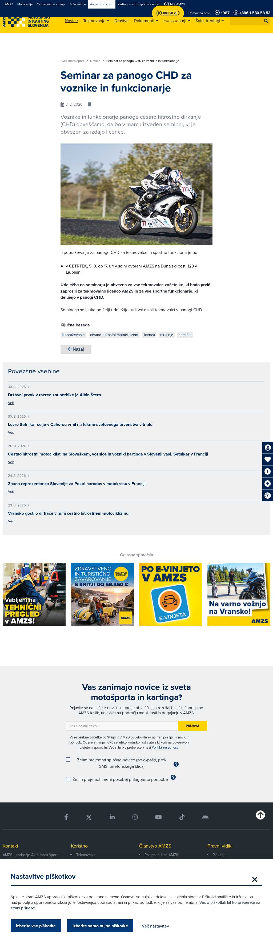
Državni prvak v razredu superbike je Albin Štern (54, 395)
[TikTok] (181, 817)
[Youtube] (158, 817)
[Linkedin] (112, 817)
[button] (266, 21)
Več (11, 402)
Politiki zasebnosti (165, 747)
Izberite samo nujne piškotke (100, 926)
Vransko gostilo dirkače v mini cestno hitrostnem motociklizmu (68, 513)
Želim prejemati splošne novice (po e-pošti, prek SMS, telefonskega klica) (121, 763)
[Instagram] (134, 817)
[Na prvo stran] (27, 21)
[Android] (205, 817)
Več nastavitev (155, 926)
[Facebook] (66, 817)
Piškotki (219, 854)
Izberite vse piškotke (36, 926)
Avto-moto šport (73, 61)
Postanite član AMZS (161, 854)
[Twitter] (89, 817)
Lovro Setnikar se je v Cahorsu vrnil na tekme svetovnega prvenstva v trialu (80, 424)
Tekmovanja (85, 854)
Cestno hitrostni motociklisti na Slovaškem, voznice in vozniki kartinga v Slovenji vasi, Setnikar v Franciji (108, 454)
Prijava (192, 725)
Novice (95, 61)
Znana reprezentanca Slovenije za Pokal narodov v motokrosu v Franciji (77, 484)
